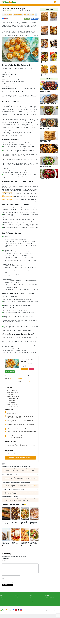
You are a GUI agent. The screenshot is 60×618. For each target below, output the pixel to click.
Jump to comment (10, 371)
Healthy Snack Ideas (7, 14)
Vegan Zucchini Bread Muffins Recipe (44, 23)
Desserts (16, 597)
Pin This (32, 369)
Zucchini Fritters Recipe (44, 49)
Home (3, 5)
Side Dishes (17, 599)
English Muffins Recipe (53, 36)
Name (3, 574)
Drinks (1, 597)
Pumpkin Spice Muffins (7, 192)
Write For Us (32, 597)
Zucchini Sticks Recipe (53, 75)
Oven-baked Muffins (18, 14)
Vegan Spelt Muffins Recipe (53, 49)
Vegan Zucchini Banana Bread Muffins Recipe (53, 23)
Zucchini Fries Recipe (44, 62)
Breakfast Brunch (9, 5)
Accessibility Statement (49, 597)
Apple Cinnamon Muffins (7, 199)
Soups (16, 595)
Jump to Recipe (34, 18)
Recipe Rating (5, 558)
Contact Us (47, 595)
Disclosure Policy (33, 599)
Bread (1, 595)
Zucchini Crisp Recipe (44, 75)
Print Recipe (26, 18)
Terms (46, 599)
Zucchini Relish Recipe (53, 62)
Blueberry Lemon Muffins (8, 196)
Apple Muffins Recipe (44, 36)
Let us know (22, 457)
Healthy (1, 599)
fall (3, 195)
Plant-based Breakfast (29, 14)
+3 (36, 14)
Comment (4, 562)
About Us (31, 595)
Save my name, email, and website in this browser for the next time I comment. (19, 582)
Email (3, 578)
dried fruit (35, 485)
